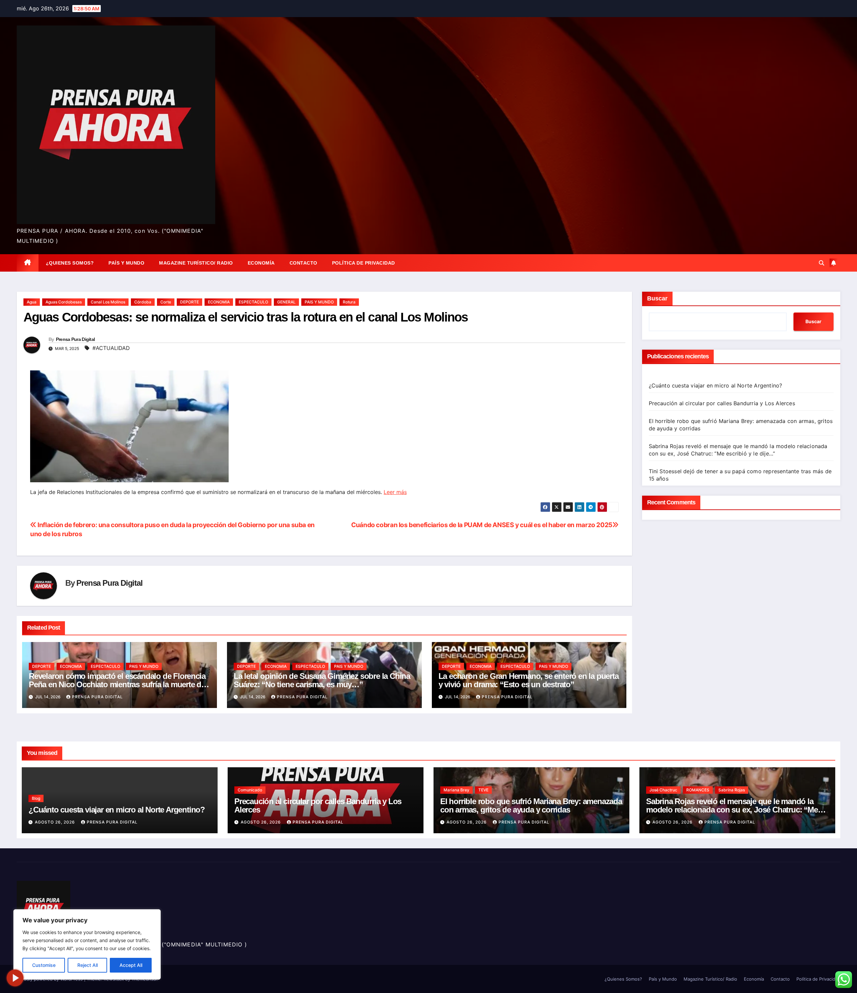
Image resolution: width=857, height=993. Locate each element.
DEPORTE (189, 301)
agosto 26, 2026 (55, 822)
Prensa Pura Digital (75, 339)
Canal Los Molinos (108, 301)
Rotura (349, 301)
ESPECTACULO (253, 301)
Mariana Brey (456, 789)
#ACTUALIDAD (111, 348)
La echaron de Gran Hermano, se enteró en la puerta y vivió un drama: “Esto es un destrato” (529, 680)
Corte (165, 301)
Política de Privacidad (363, 263)
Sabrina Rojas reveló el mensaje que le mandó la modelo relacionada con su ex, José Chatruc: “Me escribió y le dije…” (732, 810)
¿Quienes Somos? (70, 263)
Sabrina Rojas (731, 789)
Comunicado (250, 789)
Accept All (131, 965)
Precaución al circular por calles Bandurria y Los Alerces (722, 403)
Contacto (303, 263)
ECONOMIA (219, 301)
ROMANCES (697, 789)
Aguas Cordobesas (64, 301)
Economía (261, 263)
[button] (821, 263)
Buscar (657, 298)
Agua (31, 301)
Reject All (87, 965)
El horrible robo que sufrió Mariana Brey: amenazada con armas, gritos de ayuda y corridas (531, 805)
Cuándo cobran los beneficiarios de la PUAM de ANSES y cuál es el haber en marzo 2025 (481, 525)
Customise (44, 965)
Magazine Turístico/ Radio (196, 263)
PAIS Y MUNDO (319, 301)
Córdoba (142, 301)
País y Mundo (126, 263)
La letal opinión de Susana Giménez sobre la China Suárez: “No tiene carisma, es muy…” (322, 680)
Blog (36, 798)
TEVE (483, 789)
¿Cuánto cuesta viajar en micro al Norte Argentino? (715, 385)
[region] (87, 944)
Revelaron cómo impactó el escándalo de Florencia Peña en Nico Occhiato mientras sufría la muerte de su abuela (117, 684)
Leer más (395, 492)
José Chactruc (663, 789)
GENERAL (286, 301)
